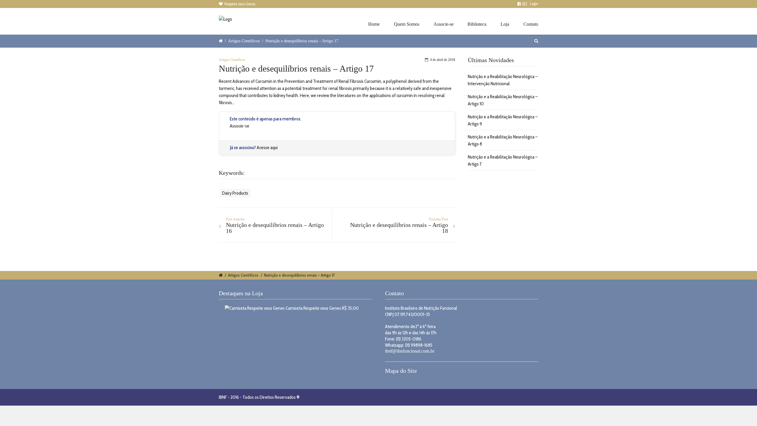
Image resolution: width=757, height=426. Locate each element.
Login (534, 3)
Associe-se (444, 24)
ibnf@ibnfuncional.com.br (409, 351)
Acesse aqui (267, 147)
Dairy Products (235, 193)
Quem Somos (406, 24)
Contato (530, 24)
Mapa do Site (401, 370)
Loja (505, 24)
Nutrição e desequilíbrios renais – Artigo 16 (275, 228)
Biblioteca (477, 24)
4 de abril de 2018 (442, 60)
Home (374, 24)
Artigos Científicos (244, 40)
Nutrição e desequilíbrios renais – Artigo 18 (399, 228)
